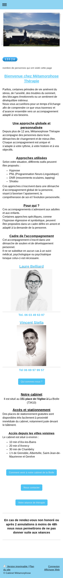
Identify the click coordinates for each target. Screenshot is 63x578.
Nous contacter (32, 487)
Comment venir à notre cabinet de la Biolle (31, 472)
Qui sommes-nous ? (31, 381)
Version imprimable (17, 566)
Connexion (54, 566)
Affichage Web (52, 569)
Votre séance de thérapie (31, 502)
